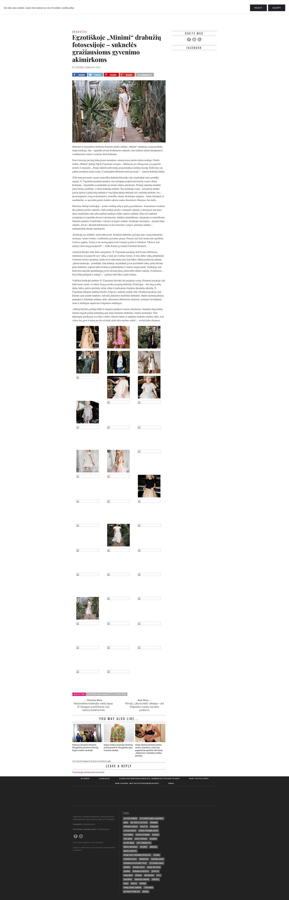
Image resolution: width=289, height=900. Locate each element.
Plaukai (157, 855)
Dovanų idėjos (138, 867)
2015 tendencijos (144, 842)
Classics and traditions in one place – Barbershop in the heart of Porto (149, 778)
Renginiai (153, 822)
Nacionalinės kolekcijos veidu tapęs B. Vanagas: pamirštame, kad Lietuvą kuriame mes (93, 707)
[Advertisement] (144, 18)
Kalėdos (155, 834)
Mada (126, 822)
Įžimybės (127, 867)
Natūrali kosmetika (132, 891)
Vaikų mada (128, 875)
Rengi (126, 883)
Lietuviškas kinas (156, 863)
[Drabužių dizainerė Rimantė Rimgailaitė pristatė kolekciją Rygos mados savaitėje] (87, 741)
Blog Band (85, 778)
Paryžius (155, 879)
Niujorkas (128, 879)
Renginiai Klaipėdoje (141, 871)
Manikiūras (143, 859)
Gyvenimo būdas (130, 859)
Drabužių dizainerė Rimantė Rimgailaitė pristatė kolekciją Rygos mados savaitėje (85, 747)
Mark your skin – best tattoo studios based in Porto (137, 783)
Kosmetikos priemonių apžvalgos (137, 855)
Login (108, 761)
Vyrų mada (128, 838)
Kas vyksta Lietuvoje (139, 822)
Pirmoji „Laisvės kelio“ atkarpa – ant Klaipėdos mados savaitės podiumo (144, 707)
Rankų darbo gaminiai (132, 887)
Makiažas (153, 847)
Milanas (138, 875)
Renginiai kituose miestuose (135, 863)
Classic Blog (104, 778)
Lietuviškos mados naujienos (99, 694)
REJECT (258, 8)
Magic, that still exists (198, 778)
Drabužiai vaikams (142, 879)
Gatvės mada (129, 842)
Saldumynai (128, 834)
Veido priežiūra (141, 838)
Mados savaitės (130, 851)
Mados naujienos (130, 847)
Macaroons (149, 875)
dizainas (153, 838)
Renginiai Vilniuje (130, 826)
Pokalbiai (154, 826)
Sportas (155, 871)
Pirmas (171, 783)
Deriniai (127, 871)
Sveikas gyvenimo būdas (148, 830)
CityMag (79, 67)
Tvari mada (148, 887)
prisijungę (79, 772)
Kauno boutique (153, 867)
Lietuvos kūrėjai (119, 694)
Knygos (134, 883)
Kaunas (145, 891)
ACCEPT (276, 8)
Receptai (143, 826)
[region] (144, 7)
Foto (159, 875)
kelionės (143, 847)
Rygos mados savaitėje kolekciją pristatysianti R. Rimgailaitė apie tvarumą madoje (118, 747)
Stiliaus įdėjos (130, 830)
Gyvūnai (143, 883)
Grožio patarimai (142, 834)
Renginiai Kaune (157, 859)
